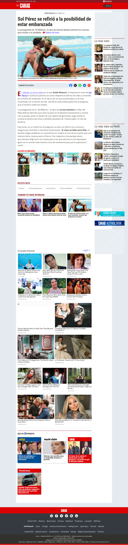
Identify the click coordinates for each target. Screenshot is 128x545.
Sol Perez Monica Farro (83, 188)
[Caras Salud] (109, 216)
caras (80, 439)
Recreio (93, 526)
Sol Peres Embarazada (35, 188)
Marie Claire (51, 521)
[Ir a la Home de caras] (25, 7)
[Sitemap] (76, 515)
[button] (55, 58)
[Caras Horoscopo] (109, 225)
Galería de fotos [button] (52, 32)
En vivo (108, 6)
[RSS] (71, 515)
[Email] (89, 85)
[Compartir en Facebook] (70, 85)
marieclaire (54, 439)
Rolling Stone (73, 526)
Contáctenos (54, 532)
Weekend (69, 521)
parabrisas (29, 471)
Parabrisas (79, 521)
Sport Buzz (84, 526)
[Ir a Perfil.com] (107, 2)
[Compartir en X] (75, 85)
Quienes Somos (41, 532)
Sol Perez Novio (51, 188)
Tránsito (101, 532)
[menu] (17, 6)
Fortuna (61, 521)
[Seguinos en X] (61, 515)
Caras (38, 526)
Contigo (45, 526)
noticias (29, 439)
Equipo (73, 532)
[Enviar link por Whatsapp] (79, 85)
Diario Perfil (32, 521)
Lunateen (88, 521)
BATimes (97, 521)
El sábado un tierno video (32, 92)
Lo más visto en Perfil (107, 126)
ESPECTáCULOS (49, 13)
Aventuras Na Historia (58, 526)
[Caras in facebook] (56, 515)
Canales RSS (28, 532)
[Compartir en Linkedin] (84, 85)
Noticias (42, 521)
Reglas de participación (87, 532)
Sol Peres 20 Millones (66, 188)
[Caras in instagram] (51, 515)
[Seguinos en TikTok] (66, 515)
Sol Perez (21, 188)
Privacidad (65, 532)
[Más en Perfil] (29, 433)
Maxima (101, 526)
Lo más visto (102, 41)
